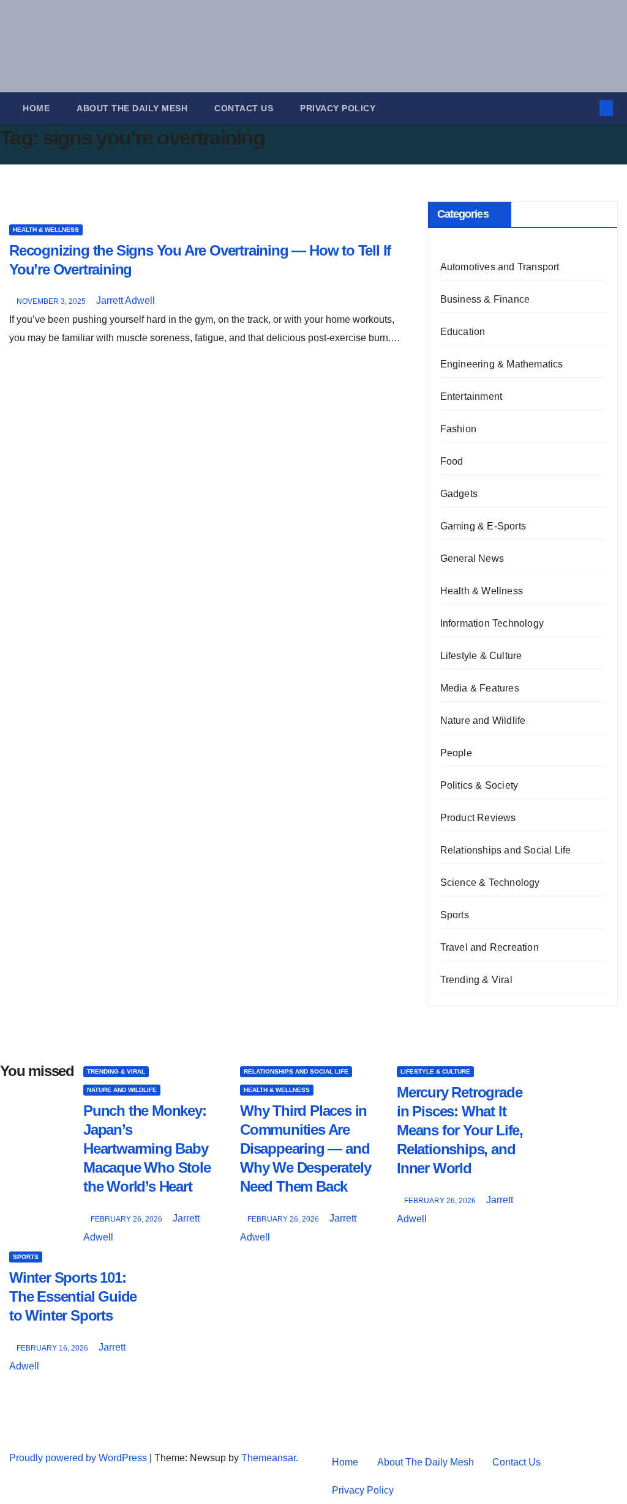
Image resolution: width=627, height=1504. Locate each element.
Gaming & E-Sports (483, 526)
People (456, 753)
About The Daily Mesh (132, 108)
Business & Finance (485, 299)
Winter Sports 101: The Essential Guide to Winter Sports (73, 1296)
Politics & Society (479, 785)
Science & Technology (490, 882)
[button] (586, 108)
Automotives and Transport (500, 267)
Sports (454, 915)
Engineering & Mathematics (501, 364)
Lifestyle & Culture (481, 656)
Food (452, 461)
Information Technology (492, 623)
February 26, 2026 (127, 1219)
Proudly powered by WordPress (79, 1458)
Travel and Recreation (489, 947)
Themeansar (268, 1458)
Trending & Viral (476, 980)
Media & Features (479, 688)
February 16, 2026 (53, 1348)
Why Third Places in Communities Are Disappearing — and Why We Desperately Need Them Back (305, 1148)
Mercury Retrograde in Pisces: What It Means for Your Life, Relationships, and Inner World (460, 1130)
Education (463, 331)
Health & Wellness (46, 229)
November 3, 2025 (52, 301)
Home (36, 108)
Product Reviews (478, 818)
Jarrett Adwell (125, 300)
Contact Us (243, 108)
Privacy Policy (337, 108)
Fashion (458, 429)
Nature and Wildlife (483, 720)
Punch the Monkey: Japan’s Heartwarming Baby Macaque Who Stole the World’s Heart (147, 1148)
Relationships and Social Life (505, 850)
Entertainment (471, 396)
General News (472, 558)
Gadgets (459, 493)
